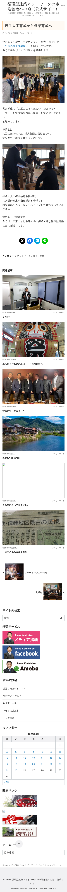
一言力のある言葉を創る (14, 551)
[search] (61, 618)
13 (33, 757)
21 (42, 763)
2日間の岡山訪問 (10, 457)
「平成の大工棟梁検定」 (16, 46)
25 (15, 770)
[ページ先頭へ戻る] (19, 843)
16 (60, 757)
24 (7, 770)
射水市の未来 (10, 703)
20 (33, 763)
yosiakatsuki (32, 888)
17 (7, 763)
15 (51, 757)
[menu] (62, 3)
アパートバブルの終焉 (36, 572)
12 (24, 757)
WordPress (52, 888)
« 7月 (6, 782)
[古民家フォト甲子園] (3, 813)
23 (60, 763)
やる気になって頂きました (15, 504)
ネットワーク (27, 33)
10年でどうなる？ (12, 695)
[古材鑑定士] (19, 825)
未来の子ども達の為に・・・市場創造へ (22, 363)
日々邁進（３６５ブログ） (23, 865)
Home (5, 865)
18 (15, 763)
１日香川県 (8, 717)
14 (42, 757)
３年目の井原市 (11, 710)
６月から (7, 316)
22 (51, 763)
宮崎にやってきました (13, 410)
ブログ (41, 865)
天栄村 (39, 592)
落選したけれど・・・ (14, 688)
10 (7, 757)
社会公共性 (38, 255)
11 (15, 757)
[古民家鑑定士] (19, 837)
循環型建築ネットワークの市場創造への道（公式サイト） (33, 6)
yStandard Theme (18, 888)
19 (24, 763)
